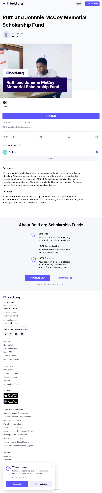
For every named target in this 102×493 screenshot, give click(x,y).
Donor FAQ (7, 352)
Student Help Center (11, 384)
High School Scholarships (13, 438)
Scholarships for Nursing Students (17, 417)
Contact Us (7, 460)
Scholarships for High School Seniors (18, 431)
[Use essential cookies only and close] (52, 466)
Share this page (64, 278)
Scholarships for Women (13, 427)
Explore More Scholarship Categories (18, 445)
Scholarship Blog (10, 377)
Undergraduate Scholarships (15, 435)
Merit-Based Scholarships (14, 424)
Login (78, 4)
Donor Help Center (11, 359)
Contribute (51, 116)
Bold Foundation (10, 348)
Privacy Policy (18, 477)
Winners (6, 381)
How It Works (8, 345)
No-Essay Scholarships (12, 420)
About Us (7, 456)
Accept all (17, 484)
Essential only (41, 484)
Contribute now (37, 278)
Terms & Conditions (11, 356)
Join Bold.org (92, 4)
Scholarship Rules (10, 373)
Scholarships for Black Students (16, 442)
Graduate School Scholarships (15, 413)
